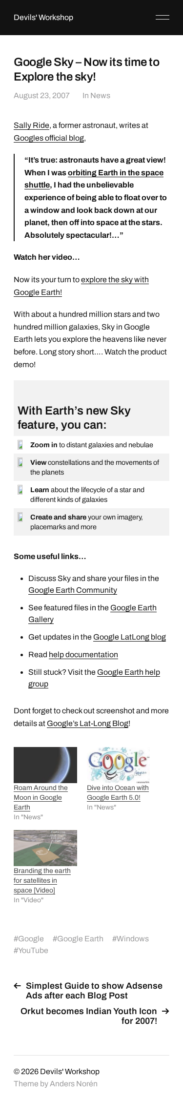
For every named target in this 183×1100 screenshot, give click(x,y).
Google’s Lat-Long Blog (87, 723)
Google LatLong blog (129, 637)
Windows (133, 938)
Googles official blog (49, 138)
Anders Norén (74, 1083)
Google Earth (80, 938)
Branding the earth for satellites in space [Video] (42, 880)
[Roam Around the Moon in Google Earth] (45, 765)
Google (31, 938)
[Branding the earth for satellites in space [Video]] (45, 848)
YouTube (33, 950)
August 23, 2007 (42, 95)
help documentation (83, 654)
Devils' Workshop (43, 17)
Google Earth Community (72, 590)
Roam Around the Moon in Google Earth (41, 797)
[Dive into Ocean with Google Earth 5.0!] (118, 765)
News (100, 95)
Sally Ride (31, 125)
